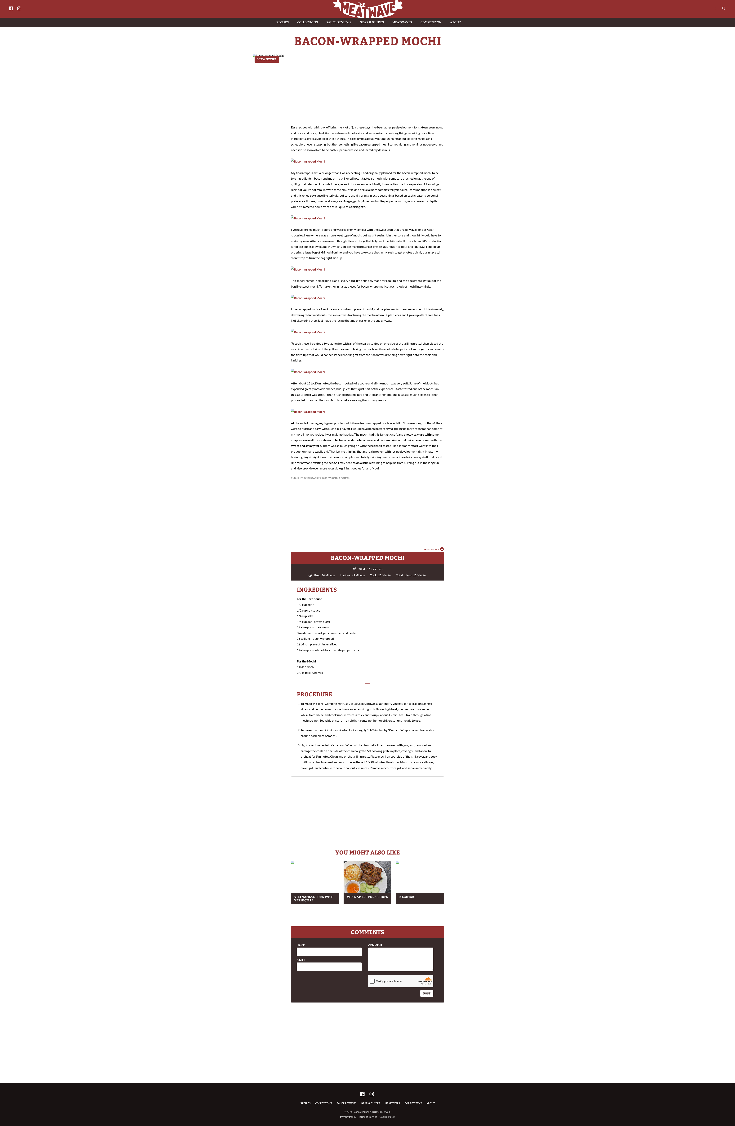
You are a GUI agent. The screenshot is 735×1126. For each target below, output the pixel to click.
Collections (323, 1103)
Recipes (306, 1103)
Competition (413, 1103)
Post (426, 993)
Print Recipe (431, 549)
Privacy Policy (348, 1116)
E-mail (301, 960)
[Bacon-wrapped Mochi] (308, 161)
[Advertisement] (367, 90)
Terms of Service (368, 1116)
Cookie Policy (387, 1116)
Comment (375, 945)
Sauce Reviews (346, 1103)
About (430, 1103)
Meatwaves (392, 1103)
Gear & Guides (370, 1103)
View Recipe (266, 59)
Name (301, 945)
